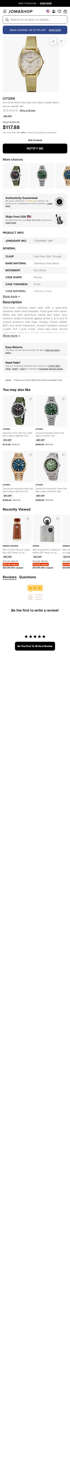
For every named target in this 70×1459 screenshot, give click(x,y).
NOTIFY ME (35, 148)
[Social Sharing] (53, 41)
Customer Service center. (51, 368)
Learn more (10, 222)
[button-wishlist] (59, 11)
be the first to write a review (35, 646)
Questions (27, 577)
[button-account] (54, 11)
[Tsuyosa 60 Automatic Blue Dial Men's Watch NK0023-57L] (30, 454)
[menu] (5, 11)
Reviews (10, 577)
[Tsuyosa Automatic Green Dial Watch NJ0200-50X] (63, 399)
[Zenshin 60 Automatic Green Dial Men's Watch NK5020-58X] (63, 454)
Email (14, 368)
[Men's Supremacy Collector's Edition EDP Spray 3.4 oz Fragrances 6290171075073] (57, 518)
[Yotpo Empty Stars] (10, 110)
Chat (22, 368)
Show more (10, 335)
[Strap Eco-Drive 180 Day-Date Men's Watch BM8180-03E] (30, 399)
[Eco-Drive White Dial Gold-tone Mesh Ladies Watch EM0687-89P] (61, 41)
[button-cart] (65, 11)
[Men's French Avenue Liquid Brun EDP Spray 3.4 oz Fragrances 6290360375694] (27, 518)
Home (8, 380)
